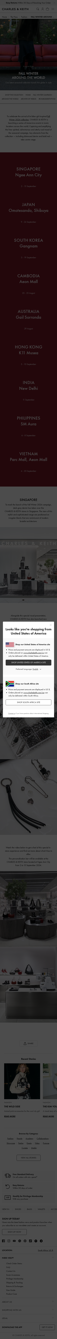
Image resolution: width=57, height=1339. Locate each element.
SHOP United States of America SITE (28, 662)
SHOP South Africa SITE (28, 702)
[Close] (51, 625)
